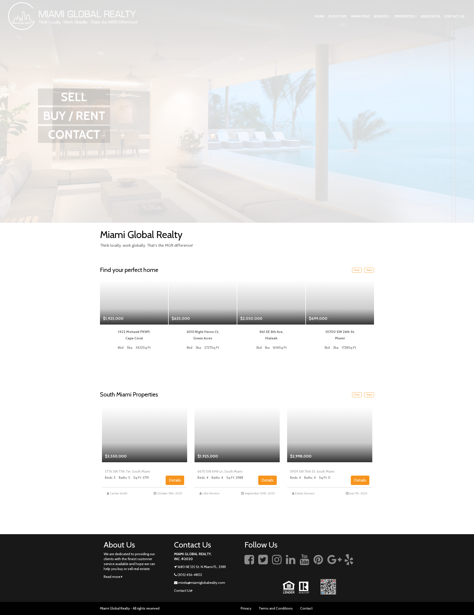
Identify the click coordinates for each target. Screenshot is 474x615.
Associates (430, 16)
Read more (112, 576)
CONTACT (74, 134)
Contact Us (454, 16)
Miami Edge (360, 16)
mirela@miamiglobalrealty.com (201, 582)
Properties (405, 16)
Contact (306, 608)
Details (175, 480)
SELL (74, 97)
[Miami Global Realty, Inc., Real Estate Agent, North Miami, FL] (366, 565)
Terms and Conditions (276, 608)
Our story (337, 16)
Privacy (246, 608)
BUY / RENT (74, 116)
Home (319, 16)
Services (381, 16)
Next (369, 270)
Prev (356, 270)
